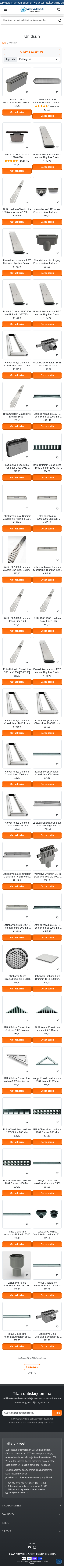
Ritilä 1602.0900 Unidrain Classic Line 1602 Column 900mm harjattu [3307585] (17, 568)
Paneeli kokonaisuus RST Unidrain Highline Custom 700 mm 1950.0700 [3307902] (47, 671)
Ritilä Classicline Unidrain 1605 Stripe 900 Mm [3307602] (17, 1131)
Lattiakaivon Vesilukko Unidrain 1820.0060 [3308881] (17, 466)
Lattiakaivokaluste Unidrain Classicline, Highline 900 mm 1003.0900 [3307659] (17, 875)
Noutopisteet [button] (11, 1505)
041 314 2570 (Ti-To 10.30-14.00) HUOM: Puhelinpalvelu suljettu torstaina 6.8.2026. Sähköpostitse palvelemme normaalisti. (28, 1486)
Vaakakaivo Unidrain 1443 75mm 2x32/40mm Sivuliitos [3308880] (47, 364)
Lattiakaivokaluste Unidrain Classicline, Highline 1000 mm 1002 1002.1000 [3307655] (17, 517)
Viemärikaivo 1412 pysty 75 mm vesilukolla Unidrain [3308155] (47, 262)
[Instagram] (34, 1547)
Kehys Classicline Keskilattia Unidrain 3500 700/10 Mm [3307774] (47, 1182)
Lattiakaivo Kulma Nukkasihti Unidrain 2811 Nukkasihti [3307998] (17, 977)
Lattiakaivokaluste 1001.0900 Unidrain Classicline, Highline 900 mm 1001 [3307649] (47, 517)
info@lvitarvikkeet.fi (18, 1492)
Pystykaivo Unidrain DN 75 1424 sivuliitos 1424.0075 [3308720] (47, 875)
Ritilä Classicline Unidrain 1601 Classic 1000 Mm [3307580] (17, 1182)
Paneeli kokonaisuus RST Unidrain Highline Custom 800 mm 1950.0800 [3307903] (17, 262)
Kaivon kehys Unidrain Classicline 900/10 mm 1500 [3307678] (47, 773)
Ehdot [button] (6, 1523)
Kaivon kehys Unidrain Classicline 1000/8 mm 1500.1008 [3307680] (17, 773)
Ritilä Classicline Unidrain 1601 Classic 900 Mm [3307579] (47, 1131)
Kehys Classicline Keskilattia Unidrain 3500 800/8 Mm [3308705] (17, 1335)
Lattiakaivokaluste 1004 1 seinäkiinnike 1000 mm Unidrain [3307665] (47, 415)
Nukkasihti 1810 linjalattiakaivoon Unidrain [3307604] (47, 101)
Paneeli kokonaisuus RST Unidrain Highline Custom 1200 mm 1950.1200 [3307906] (47, 156)
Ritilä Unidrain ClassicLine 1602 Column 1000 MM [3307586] (47, 466)
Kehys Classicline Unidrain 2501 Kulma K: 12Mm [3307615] (47, 1080)
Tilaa (57, 1412)
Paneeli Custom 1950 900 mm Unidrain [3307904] (17, 313)
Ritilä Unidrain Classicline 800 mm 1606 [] (17, 415)
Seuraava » (32, 1367)
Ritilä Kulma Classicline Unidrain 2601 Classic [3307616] (47, 1029)
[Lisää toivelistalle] (27, 92)
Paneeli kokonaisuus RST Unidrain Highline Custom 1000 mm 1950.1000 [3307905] (47, 313)
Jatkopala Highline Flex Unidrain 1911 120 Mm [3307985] (47, 977)
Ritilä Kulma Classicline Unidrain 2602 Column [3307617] (17, 1029)
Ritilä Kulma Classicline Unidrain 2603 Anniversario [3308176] (17, 1080)
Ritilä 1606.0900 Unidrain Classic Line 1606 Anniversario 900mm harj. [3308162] (17, 619)
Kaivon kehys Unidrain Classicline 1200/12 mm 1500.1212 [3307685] (17, 722)
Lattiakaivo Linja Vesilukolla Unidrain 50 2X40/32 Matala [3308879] (47, 1335)
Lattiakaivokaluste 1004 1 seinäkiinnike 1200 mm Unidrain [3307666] (47, 926)
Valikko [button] (8, 1514)
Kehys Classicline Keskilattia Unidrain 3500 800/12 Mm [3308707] (47, 1284)
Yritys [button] (6, 1531)
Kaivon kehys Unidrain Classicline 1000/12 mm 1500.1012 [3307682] (47, 722)
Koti (4, 43)
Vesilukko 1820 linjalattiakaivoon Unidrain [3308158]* (17, 101)
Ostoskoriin (17, 112)
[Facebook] (29, 1547)
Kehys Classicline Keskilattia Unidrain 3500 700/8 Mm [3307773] (17, 1233)
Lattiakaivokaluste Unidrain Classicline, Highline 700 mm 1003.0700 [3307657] (47, 824)
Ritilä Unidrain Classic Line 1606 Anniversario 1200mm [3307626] (16, 211)
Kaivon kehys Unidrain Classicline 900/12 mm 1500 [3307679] (17, 824)
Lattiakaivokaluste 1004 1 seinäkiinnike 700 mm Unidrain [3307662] (16, 926)
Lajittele (10, 59)
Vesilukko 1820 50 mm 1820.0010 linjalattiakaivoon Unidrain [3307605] (17, 156)
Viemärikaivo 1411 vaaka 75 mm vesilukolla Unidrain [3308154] (47, 211)
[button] (5, 9)
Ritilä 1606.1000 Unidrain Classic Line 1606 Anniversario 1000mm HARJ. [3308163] (47, 619)
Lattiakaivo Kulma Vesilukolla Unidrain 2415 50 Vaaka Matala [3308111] (47, 1233)
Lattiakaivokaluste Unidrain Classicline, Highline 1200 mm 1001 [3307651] (47, 568)
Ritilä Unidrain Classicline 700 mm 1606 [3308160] (17, 670)
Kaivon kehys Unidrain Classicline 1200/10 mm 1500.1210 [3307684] (17, 364)
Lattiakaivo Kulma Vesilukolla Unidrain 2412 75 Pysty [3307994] (17, 1284)
